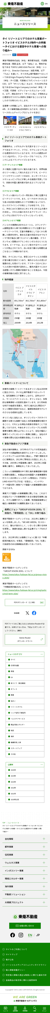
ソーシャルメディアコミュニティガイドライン (26, 964)
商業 (12, 695)
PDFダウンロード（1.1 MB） (25, 602)
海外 (12, 736)
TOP (3, 823)
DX (12, 677)
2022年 (13, 788)
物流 (12, 730)
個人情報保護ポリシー (15, 970)
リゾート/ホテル (16, 707)
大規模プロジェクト (14, 902)
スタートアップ (16, 748)
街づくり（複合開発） (19, 683)
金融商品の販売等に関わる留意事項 (21, 980)
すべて (13, 659)
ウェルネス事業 (12, 862)
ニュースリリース (13, 823)
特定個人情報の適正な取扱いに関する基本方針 (26, 975)
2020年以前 (15, 799)
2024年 (13, 776)
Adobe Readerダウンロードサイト (25, 639)
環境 (12, 671)
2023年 (13, 782)
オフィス (14, 689)
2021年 (13, 793)
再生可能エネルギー (18, 724)
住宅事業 (9, 854)
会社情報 (9, 838)
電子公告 (10, 959)
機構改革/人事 (16, 742)
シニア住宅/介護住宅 (18, 713)
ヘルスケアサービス (18, 719)
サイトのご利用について (16, 949)
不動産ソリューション (15, 894)
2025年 (13, 770)
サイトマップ (11, 954)
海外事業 (9, 886)
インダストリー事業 (14, 870)
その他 (13, 754)
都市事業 (9, 846)
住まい (13, 701)
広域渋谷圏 (15, 665)
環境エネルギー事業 (14, 878)
